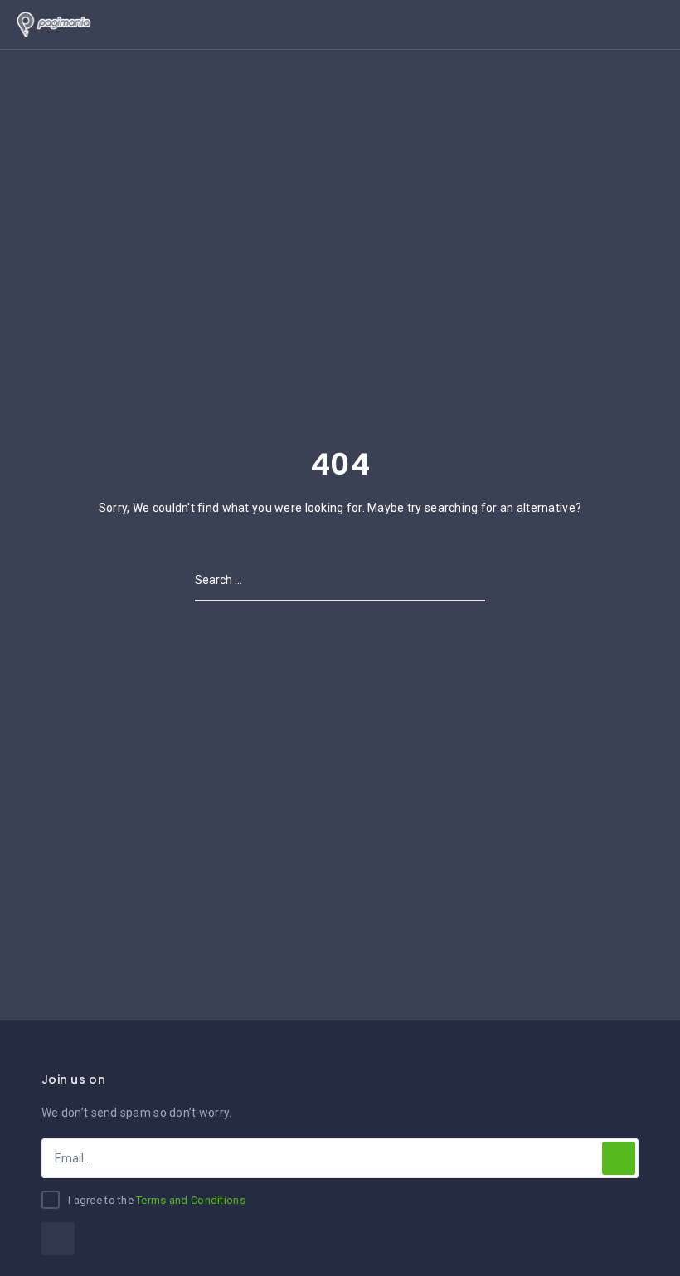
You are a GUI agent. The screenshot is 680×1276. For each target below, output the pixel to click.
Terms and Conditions (190, 1200)
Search (463, 580)
